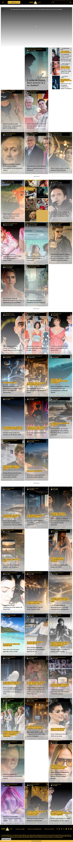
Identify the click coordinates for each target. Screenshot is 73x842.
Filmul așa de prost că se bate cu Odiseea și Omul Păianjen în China (11, 216)
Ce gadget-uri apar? (10, 91)
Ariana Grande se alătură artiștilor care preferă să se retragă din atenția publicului (60, 522)
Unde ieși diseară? (9, 699)
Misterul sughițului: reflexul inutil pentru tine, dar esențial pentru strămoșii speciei (60, 389)
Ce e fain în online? (64, 77)
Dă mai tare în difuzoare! (11, 223)
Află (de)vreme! (56, 398)
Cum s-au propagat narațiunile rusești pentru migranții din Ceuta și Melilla (12, 523)
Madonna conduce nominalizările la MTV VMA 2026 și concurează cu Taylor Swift (12, 257)
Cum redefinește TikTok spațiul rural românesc (11, 566)
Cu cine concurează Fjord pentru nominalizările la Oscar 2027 (59, 348)
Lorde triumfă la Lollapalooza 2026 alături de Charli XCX (12, 607)
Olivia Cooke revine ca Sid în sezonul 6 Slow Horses (60, 169)
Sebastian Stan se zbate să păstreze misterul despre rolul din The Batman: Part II (60, 215)
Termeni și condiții (19, 829)
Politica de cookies (49, 829)
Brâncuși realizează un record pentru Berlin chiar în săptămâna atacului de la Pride (12, 691)
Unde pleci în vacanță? (34, 265)
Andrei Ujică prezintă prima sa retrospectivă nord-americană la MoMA (12, 475)
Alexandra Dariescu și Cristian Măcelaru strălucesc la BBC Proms (36, 348)
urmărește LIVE (14, 2)
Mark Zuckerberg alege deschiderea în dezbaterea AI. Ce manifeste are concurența (12, 389)
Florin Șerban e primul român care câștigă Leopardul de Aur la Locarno (12, 348)
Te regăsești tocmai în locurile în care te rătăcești (36, 301)
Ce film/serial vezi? (65, 49)
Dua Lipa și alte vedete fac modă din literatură (66, 71)
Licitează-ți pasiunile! (34, 784)
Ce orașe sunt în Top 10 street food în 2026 (35, 608)
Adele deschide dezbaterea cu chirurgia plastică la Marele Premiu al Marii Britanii (60, 775)
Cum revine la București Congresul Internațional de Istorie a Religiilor (36, 734)
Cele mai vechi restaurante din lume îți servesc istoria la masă (36, 390)
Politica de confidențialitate (34, 829)
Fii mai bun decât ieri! (10, 133)
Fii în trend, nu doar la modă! (65, 64)
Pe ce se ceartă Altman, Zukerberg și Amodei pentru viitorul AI (36, 523)
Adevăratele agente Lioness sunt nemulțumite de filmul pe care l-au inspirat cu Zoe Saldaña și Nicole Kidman (60, 257)
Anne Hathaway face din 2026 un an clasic (59, 735)
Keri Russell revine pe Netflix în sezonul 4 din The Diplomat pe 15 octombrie (12, 300)
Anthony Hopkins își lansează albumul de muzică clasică (12, 776)
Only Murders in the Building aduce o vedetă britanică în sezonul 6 (36, 168)
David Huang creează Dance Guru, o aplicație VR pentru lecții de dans (12, 126)
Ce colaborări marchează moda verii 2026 (59, 566)
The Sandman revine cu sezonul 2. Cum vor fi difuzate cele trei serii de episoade (66, 57)
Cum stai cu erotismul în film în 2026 (36, 434)
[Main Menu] (3, 2)
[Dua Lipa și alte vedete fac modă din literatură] (56, 68)
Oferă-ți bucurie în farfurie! (35, 355)
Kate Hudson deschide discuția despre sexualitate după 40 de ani (36, 649)
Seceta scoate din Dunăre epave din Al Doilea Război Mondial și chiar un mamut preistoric (60, 432)
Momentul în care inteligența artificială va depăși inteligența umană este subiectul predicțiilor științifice (66, 86)
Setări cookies (6, 839)
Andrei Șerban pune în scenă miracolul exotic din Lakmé (60, 819)
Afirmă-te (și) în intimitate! (35, 49)
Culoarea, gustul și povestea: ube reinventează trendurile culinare (60, 692)
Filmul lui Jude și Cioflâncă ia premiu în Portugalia (60, 650)
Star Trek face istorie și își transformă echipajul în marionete (35, 258)
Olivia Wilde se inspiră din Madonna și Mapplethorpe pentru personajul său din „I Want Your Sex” (36, 691)
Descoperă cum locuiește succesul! (10, 441)
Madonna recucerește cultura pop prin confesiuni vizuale (12, 818)
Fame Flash (55, 181)
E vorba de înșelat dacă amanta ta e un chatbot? (36, 83)
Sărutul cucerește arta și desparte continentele (35, 819)
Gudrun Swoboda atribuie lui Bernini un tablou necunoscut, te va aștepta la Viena (12, 167)
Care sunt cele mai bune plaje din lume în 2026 (11, 650)
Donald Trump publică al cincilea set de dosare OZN (12, 434)
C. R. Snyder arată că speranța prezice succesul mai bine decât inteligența (59, 607)
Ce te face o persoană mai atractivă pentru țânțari (35, 476)
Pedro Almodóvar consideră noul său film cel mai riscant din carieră (36, 126)
